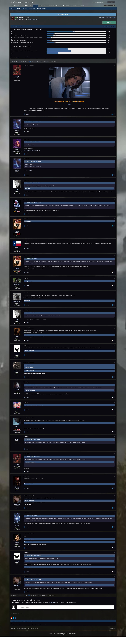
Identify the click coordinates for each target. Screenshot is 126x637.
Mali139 (19, 19)
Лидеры (75, 5)
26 (37, 61)
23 (30, 61)
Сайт (35, 5)
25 (34, 61)
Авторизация (102, 17)
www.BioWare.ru (15, 5)
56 (109, 33)
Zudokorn (17, 389)
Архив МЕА (69, 104)
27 (39, 61)
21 (25, 61)
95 (109, 52)
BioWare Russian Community (22, 2)
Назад (15, 61)
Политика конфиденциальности (60, 633)
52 (109, 35)
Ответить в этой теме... (24, 607)
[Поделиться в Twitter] (13, 618)
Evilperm (17, 371)
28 (41, 61)
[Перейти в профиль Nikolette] (17, 499)
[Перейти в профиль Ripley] (17, 421)
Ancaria (36, 182)
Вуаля (30, 170)
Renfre (17, 190)
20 (23, 61)
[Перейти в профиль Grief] (17, 405)
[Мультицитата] (24, 114)
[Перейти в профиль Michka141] (17, 537)
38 (109, 37)
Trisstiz (17, 336)
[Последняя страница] (48, 61)
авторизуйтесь (51, 602)
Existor (17, 525)
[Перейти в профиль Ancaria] (17, 203)
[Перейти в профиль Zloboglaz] (17, 280)
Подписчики (109, 17)
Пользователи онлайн (41, 8)
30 (109, 40)
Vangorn (17, 354)
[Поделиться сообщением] (114, 65)
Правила (25, 8)
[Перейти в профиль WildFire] (17, 243)
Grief (17, 409)
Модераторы (32, 8)
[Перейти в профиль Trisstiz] (17, 331)
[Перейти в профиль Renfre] (17, 184)
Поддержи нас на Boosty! (54, 5)
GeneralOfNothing (17, 301)
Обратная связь (72, 633)
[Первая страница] (13, 61)
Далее (45, 61)
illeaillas (17, 487)
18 (18, 61)
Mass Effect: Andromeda (34, 19)
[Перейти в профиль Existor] (17, 518)
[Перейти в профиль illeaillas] (17, 480)
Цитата (27, 114)
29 (114, 17)
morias (17, 130)
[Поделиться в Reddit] (11, 618)
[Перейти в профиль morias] (17, 124)
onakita (17, 149)
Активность (42, 5)
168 (109, 48)
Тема (50, 633)
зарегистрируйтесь (26, 56)
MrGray (17, 439)
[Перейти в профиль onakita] (17, 143)
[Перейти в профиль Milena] (17, 224)
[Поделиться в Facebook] (15, 618)
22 (26, 595)
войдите (18, 56)
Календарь (19, 8)
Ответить (109, 22)
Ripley (17, 426)
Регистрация (111, 2)
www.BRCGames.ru (27, 5)
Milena (17, 231)
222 (109, 31)
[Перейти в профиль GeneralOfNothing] (17, 296)
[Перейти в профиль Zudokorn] (17, 385)
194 (109, 50)
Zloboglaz (17, 284)
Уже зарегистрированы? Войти (99, 2)
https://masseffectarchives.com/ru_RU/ (32, 150)
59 (109, 42)
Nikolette (17, 504)
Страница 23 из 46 (53, 61)
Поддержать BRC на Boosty (63, 14)
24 (32, 61)
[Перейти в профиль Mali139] (12, 18)
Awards (82, 5)
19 (19, 595)
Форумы (12, 8)
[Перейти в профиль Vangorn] (17, 348)
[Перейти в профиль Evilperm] (17, 365)
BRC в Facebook (66, 5)
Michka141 (17, 542)
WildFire (17, 247)
